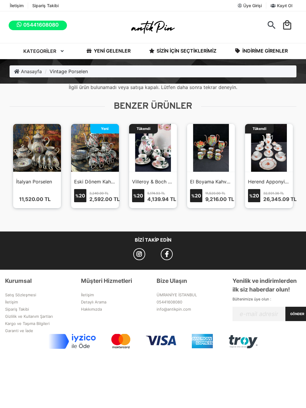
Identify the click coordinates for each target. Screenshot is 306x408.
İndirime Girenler (264, 51)
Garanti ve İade (19, 330)
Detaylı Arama (93, 302)
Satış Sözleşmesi (20, 294)
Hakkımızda (91, 309)
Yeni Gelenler (112, 51)
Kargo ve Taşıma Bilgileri (27, 323)
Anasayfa (30, 71)
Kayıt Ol (284, 5)
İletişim (17, 5)
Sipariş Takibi (45, 5)
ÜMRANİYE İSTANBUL (177, 294)
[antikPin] (153, 27)
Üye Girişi (252, 5)
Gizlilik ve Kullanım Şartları (29, 316)
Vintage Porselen (69, 71)
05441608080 (169, 302)
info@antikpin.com (174, 309)
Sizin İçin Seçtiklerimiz (185, 51)
